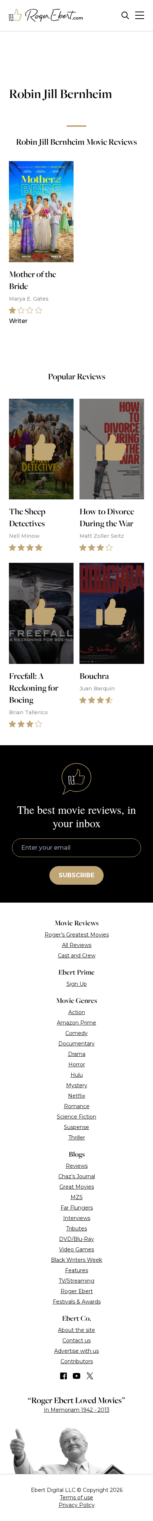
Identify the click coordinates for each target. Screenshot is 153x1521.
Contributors (77, 1361)
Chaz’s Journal (76, 1176)
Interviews (76, 1218)
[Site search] (125, 15)
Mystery (76, 1085)
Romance (76, 1106)
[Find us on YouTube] (77, 1376)
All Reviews (76, 945)
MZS (77, 1197)
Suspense (76, 1127)
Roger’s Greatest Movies (77, 934)
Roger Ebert (77, 1291)
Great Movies (76, 1186)
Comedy (76, 1033)
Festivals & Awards (77, 1301)
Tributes (76, 1228)
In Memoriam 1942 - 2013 (77, 1409)
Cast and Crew (76, 955)
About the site (76, 1330)
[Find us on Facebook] (63, 1376)
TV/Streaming (76, 1280)
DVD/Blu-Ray (76, 1239)
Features (76, 1270)
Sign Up (76, 984)
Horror (76, 1064)
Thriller (76, 1137)
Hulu (77, 1075)
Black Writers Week (76, 1260)
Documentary (76, 1043)
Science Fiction (76, 1116)
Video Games (76, 1249)
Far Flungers (77, 1207)
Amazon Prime (76, 1022)
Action (76, 1012)
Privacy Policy (77, 1505)
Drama (76, 1054)
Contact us (76, 1340)
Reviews (77, 1166)
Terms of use (76, 1497)
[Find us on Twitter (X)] (90, 1376)
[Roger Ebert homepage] (46, 15)
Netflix (76, 1095)
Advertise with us (76, 1351)
